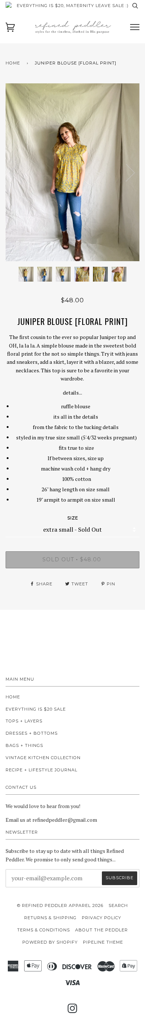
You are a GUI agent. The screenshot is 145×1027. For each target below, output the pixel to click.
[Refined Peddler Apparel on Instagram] (73, 1010)
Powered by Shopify (50, 942)
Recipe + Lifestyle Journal (41, 769)
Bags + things (24, 745)
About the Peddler (101, 930)
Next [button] (125, 172)
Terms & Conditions (43, 930)
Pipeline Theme (103, 942)
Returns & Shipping (50, 917)
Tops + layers (24, 721)
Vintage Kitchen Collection (43, 757)
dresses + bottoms (32, 733)
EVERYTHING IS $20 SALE (36, 709)
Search (118, 905)
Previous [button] (18, 172)
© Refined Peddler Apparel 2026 (60, 905)
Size (72, 518)
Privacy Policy (101, 917)
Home (13, 63)
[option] (72, 172)
